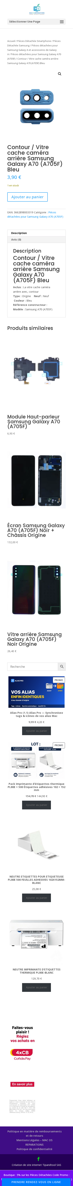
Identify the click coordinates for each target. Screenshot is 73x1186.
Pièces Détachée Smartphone (34, 41)
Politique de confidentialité (34, 1149)
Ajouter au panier (27, 196)
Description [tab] (19, 233)
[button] (59, 74)
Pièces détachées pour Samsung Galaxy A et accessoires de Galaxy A (32, 50)
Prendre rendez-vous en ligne (36, 1182)
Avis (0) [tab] (16, 239)
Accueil (11, 41)
